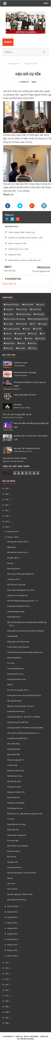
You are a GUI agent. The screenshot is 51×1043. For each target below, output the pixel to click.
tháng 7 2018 (12, 923)
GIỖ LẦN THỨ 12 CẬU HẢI (16, 585)
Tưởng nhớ (21, 333)
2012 (7, 990)
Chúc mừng (36, 309)
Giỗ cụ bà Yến (12, 889)
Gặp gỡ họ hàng (24, 314)
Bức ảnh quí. (10, 270)
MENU (46, 3)
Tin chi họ (10, 819)
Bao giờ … (10, 563)
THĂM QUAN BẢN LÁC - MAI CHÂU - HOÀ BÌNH (23, 717)
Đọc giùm (21, 348)
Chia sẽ (41, 304)
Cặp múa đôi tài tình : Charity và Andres (21, 873)
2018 (7, 527)
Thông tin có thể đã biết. (16, 803)
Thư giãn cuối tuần (13, 329)
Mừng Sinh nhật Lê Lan (15, 770)
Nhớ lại (9, 684)
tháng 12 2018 (12, 531)
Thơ (33, 324)
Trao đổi (38, 329)
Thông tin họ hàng (14, 787)
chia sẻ (8, 338)
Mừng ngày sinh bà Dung (16, 899)
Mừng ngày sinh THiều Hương (18, 641)
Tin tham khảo (12, 765)
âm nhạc (33, 343)
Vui (43, 333)
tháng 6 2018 (12, 928)
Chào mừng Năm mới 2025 (25, 394)
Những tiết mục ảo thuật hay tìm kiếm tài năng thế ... (26, 631)
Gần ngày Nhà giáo (14, 701)
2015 (7, 973)
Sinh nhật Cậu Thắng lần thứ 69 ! (27, 448)
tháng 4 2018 (12, 939)
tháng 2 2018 (12, 950)
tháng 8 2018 (12, 917)
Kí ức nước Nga (12, 840)
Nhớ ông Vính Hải (13, 568)
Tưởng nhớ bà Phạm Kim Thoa (18, 606)
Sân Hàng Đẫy (12, 636)
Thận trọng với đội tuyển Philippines (20, 574)
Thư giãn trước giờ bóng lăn (17, 738)
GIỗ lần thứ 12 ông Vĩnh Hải (17, 595)
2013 (7, 984)
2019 (7, 521)
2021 (7, 510)
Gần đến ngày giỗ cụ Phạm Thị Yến (20, 894)
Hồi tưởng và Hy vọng (15, 674)
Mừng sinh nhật (14, 254)
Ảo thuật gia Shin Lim (15, 808)
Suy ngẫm (9, 324)
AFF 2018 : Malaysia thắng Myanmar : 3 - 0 (22, 601)
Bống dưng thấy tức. (14, 658)
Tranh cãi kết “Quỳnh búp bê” (18, 647)
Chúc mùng (22, 309)
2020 (7, 516)
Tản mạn (33, 333)
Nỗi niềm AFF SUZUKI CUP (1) (17, 552)
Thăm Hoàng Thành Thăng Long (21, 232)
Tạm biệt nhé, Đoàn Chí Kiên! (14, 458)
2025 (7, 488)
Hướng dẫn (40, 314)
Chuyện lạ (9, 309)
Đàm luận (9, 348)
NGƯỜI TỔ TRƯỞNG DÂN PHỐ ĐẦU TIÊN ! (25, 238)
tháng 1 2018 (12, 956)
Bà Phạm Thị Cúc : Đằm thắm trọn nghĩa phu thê (24, 814)
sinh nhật (41, 338)
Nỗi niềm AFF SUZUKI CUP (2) (17, 542)
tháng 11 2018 (12, 537)
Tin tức (27, 329)
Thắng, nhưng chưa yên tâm (17, 722)
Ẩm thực (33, 348)
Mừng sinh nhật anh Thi (16, 792)
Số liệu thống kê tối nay (16, 611)
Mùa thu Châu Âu (13, 851)
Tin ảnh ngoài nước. (41, 271)
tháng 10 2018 (12, 906)
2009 (7, 1006)
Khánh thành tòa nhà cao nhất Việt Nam (24, 260)
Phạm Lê (9, 215)
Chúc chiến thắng (13, 744)
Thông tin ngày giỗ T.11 (15, 760)
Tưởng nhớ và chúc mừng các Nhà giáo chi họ (24, 695)
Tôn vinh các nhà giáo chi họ (17, 690)
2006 (7, 1023)
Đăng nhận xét (9, 283)
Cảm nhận (9, 314)
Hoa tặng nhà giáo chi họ (16, 679)
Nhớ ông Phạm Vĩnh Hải (38, 319)
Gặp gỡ (10, 878)
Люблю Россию (20, 362)
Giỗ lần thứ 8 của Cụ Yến (18, 249)
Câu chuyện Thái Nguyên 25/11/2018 (20, 590)
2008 (7, 1012)
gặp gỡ (18, 338)
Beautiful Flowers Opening (25, 372)
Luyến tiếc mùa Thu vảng (16, 824)
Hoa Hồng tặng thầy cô (15, 668)
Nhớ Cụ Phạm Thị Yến (17, 243)
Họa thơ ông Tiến (13, 797)
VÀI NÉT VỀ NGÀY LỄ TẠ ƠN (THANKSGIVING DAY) (24, 652)
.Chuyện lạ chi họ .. (14, 579)
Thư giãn (43, 324)
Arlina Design (27, 1039)
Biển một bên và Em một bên (17, 846)
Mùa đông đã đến (13, 749)
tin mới (22, 343)
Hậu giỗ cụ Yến (12, 862)
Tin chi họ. (11, 663)
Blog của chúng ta (12, 304)
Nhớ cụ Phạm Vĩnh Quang (15, 319)
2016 (7, 968)
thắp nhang (10, 343)
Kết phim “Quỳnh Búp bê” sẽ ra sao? (20, 706)
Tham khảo (22, 324)
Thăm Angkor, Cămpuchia (16, 835)
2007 (7, 1017)
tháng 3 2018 (12, 945)
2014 (7, 979)
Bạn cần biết (28, 304)
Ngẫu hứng (11, 547)
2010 (7, 1001)
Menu (9, 42)
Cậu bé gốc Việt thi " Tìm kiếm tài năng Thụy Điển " (25, 728)
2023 (7, 499)
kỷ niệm (29, 338)
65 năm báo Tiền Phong (16, 711)
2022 (7, 505)
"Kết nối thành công (14, 776)
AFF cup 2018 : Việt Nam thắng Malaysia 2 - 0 (23, 733)
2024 (7, 494)
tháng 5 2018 (12, 934)
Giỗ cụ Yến (11, 883)
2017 (7, 963)
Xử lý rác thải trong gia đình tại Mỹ (16, 414)
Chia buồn (18, 404)
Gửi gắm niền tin (13, 558)
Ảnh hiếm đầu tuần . (14, 781)
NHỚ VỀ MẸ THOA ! (14, 617)
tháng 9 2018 (12, 912)
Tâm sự (8, 333)
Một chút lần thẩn (13, 754)
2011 (7, 995)
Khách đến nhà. (13, 830)
